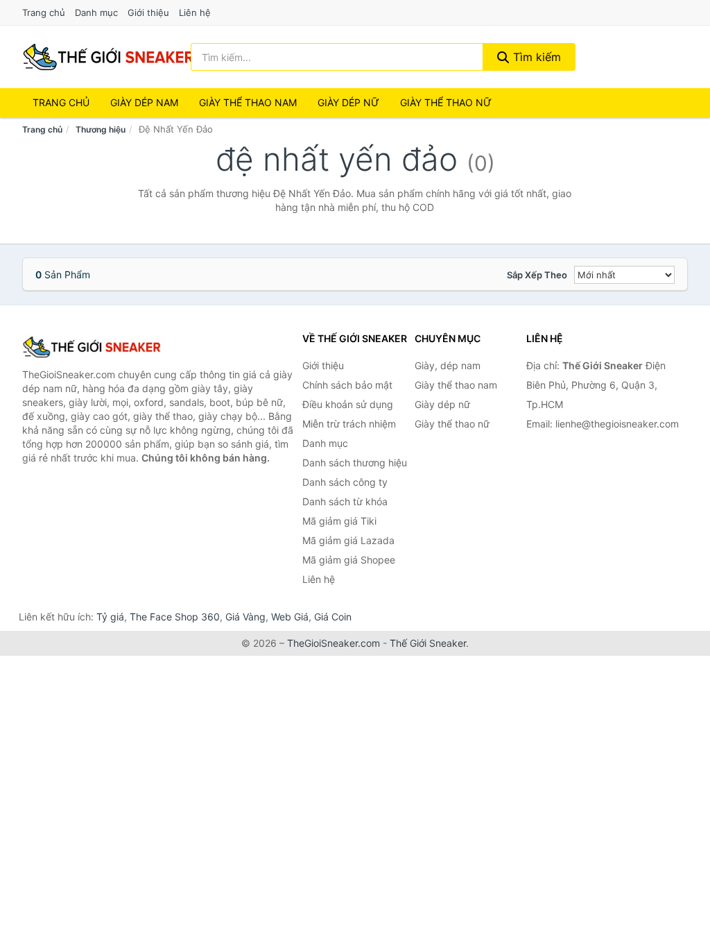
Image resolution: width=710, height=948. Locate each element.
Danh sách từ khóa (345, 501)
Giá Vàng (245, 617)
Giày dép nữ (442, 404)
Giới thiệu (148, 12)
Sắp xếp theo (537, 274)
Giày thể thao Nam (248, 102)
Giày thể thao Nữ (446, 102)
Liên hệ (195, 12)
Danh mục (96, 12)
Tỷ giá (110, 617)
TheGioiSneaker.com (333, 643)
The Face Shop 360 (175, 617)
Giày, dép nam (447, 365)
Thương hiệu (100, 129)
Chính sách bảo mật (347, 385)
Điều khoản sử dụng (347, 404)
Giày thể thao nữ (452, 424)
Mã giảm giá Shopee (348, 560)
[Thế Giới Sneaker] (91, 347)
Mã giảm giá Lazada (348, 540)
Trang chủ (43, 12)
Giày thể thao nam (456, 385)
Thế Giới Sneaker (428, 643)
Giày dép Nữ (348, 102)
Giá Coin (333, 617)
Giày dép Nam (144, 102)
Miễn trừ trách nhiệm (349, 424)
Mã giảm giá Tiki (339, 521)
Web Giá (290, 617)
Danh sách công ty (345, 482)
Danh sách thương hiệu (354, 462)
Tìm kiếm (535, 57)
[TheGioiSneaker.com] (108, 57)
